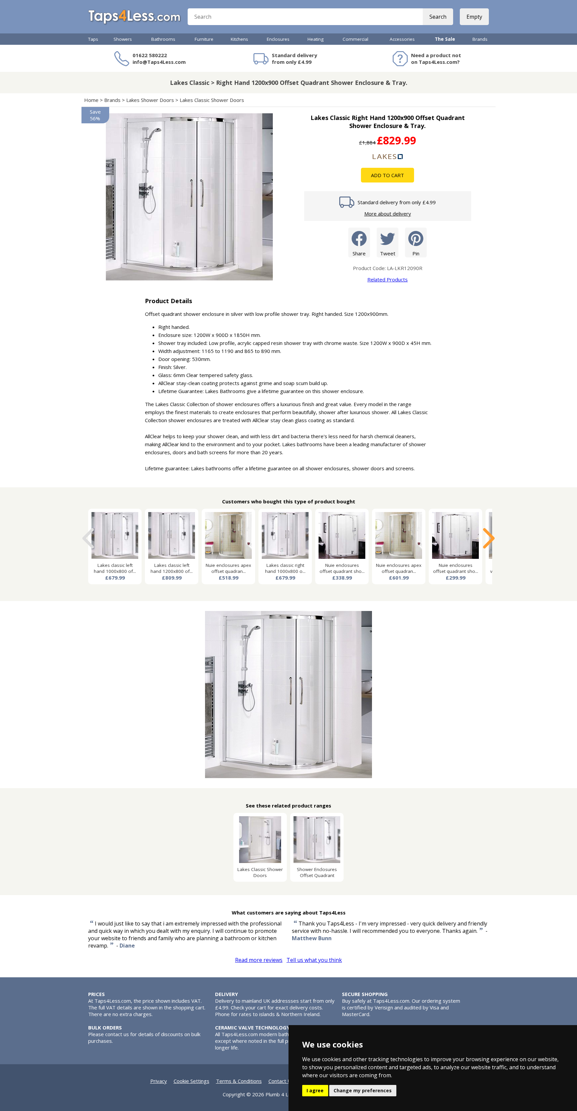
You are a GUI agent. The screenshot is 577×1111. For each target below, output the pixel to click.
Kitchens (239, 39)
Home (91, 100)
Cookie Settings (191, 1081)
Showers (123, 39)
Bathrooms (163, 39)
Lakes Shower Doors (150, 100)
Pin (415, 253)
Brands (480, 39)
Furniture (204, 39)
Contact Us (281, 1081)
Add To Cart (387, 175)
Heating (316, 39)
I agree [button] (315, 1090)
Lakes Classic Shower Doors (212, 100)
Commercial (355, 39)
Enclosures (278, 39)
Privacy (158, 1081)
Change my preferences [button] (363, 1090)
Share (359, 253)
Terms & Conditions (239, 1081)
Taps (93, 39)
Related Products (387, 279)
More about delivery (387, 213)
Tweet (387, 253)
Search (437, 16)
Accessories (402, 39)
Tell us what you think (314, 960)
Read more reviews (258, 960)
